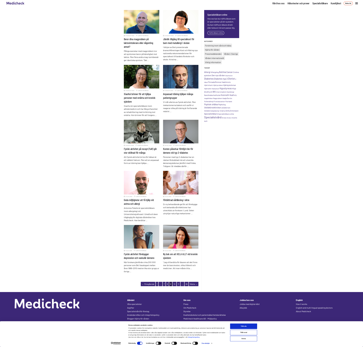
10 (174, 284)
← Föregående (148, 284)
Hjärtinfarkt (208, 85)
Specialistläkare (211, 114)
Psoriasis (228, 101)
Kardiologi (230, 92)
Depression (229, 75)
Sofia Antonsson (232, 111)
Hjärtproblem (218, 85)
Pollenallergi (208, 101)
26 (186, 284)
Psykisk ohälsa (211, 104)
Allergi (207, 72)
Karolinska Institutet (212, 95)
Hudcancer (215, 89)
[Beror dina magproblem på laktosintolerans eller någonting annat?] (141, 22)
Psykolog (222, 104)
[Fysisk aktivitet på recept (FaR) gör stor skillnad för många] (141, 131)
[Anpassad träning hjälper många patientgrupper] (181, 76)
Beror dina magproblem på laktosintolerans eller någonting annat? (138, 42)
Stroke (229, 118)
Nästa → (193, 284)
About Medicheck (303, 311)
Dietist (231, 78)
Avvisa (243, 338)
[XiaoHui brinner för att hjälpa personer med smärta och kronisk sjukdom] (141, 76)
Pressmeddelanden (213, 54)
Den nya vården (218, 75)
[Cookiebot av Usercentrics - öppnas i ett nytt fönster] (116, 343)
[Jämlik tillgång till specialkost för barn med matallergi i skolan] (181, 22)
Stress (224, 118)
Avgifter (130, 307)
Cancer (229, 72)
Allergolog (215, 72)
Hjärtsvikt (207, 89)
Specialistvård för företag (138, 311)
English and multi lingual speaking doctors (314, 307)
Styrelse (186, 311)
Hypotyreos (226, 88)
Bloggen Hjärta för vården (138, 318)
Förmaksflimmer (214, 82)
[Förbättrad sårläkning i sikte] (181, 182)
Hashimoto (226, 82)
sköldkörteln (225, 108)
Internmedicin (221, 92)
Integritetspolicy (194, 337)
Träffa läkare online (216, 33)
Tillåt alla (244, 326)
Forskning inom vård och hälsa (218, 45)
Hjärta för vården (143, 35)
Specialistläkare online (226, 114)
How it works (301, 304)
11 (178, 284)
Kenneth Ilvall (227, 95)
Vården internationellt (214, 58)
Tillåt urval (243, 332)
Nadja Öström (227, 98)
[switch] (158, 343)
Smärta (222, 111)
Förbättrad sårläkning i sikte (176, 200)
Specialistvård (212, 117)
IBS (214, 91)
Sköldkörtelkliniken (212, 107)
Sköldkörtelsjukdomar (212, 111)
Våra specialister (134, 304)
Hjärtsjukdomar (229, 85)
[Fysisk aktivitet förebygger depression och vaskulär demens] (141, 237)
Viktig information (213, 62)
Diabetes (209, 78)
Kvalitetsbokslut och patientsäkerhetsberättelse (204, 315)
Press (185, 304)
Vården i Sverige (231, 54)
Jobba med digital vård (249, 304)
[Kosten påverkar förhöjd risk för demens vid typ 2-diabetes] (181, 131)
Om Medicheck (189, 307)
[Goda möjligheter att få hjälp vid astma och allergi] (141, 182)
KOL (235, 95)
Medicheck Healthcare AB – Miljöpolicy (200, 318)
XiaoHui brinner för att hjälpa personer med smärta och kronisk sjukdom (139, 97)
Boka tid (348, 3)
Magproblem (217, 98)
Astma (222, 71)
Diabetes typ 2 (221, 78)
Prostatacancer (219, 101)
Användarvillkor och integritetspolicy (143, 315)
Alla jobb (243, 307)
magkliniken (208, 98)
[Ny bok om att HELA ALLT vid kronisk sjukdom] (181, 237)
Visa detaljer (206, 343)
